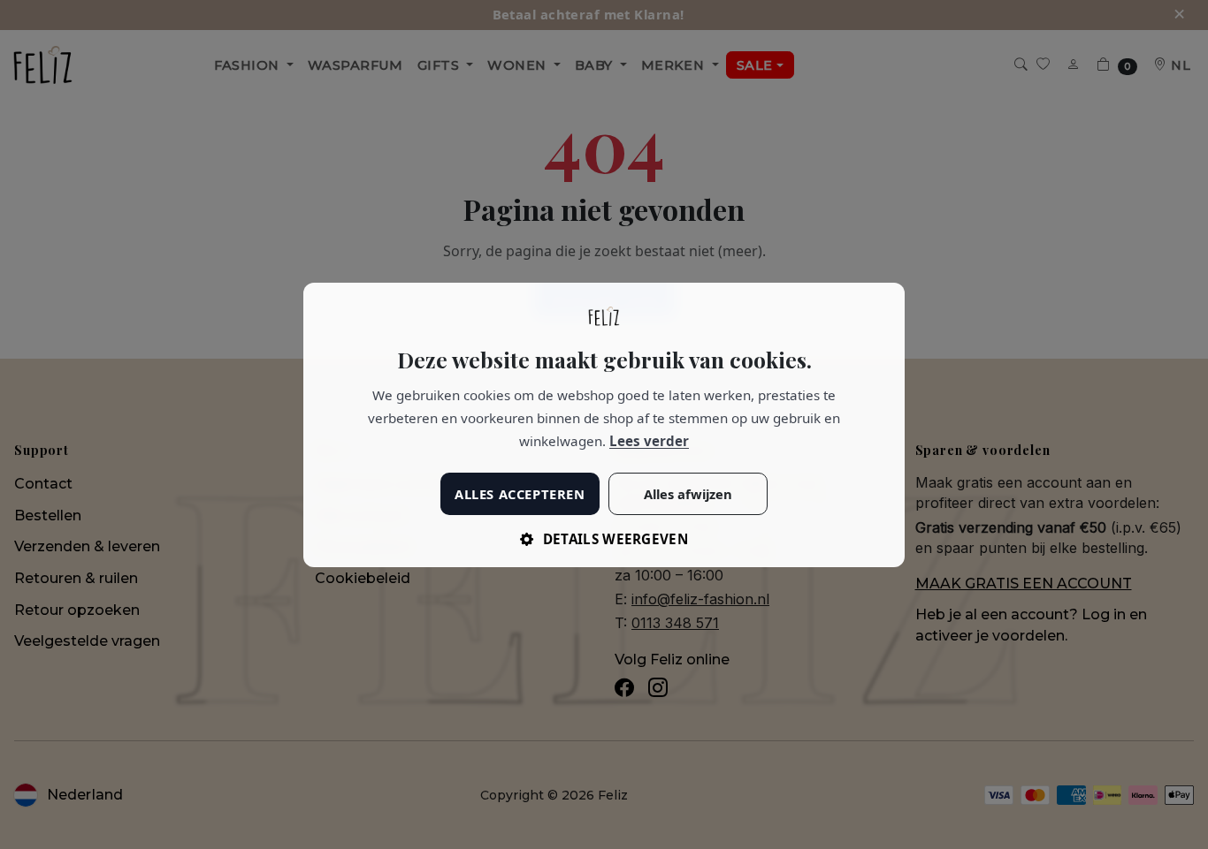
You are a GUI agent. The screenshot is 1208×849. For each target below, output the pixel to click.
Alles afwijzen (688, 493)
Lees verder (649, 441)
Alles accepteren (520, 493)
